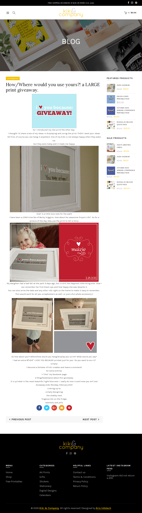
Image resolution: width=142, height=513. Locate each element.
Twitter (47, 408)
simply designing (54, 392)
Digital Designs (48, 490)
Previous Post (21, 419)
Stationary (45, 486)
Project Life (84, 217)
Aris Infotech (103, 508)
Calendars (45, 495)
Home (9, 472)
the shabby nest (54, 395)
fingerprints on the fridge (54, 399)
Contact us (79, 472)
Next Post (90, 419)
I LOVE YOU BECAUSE (44, 360)
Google (54, 408)
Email (61, 408)
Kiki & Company (49, 508)
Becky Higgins (46, 217)
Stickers (44, 481)
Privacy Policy (80, 481)
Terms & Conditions (84, 476)
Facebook (39, 408)
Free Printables (14, 481)
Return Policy (80, 486)
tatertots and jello (54, 402)
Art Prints (45, 472)
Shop (9, 476)
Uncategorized (12, 78)
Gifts (42, 476)
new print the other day (63, 130)
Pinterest (69, 408)
